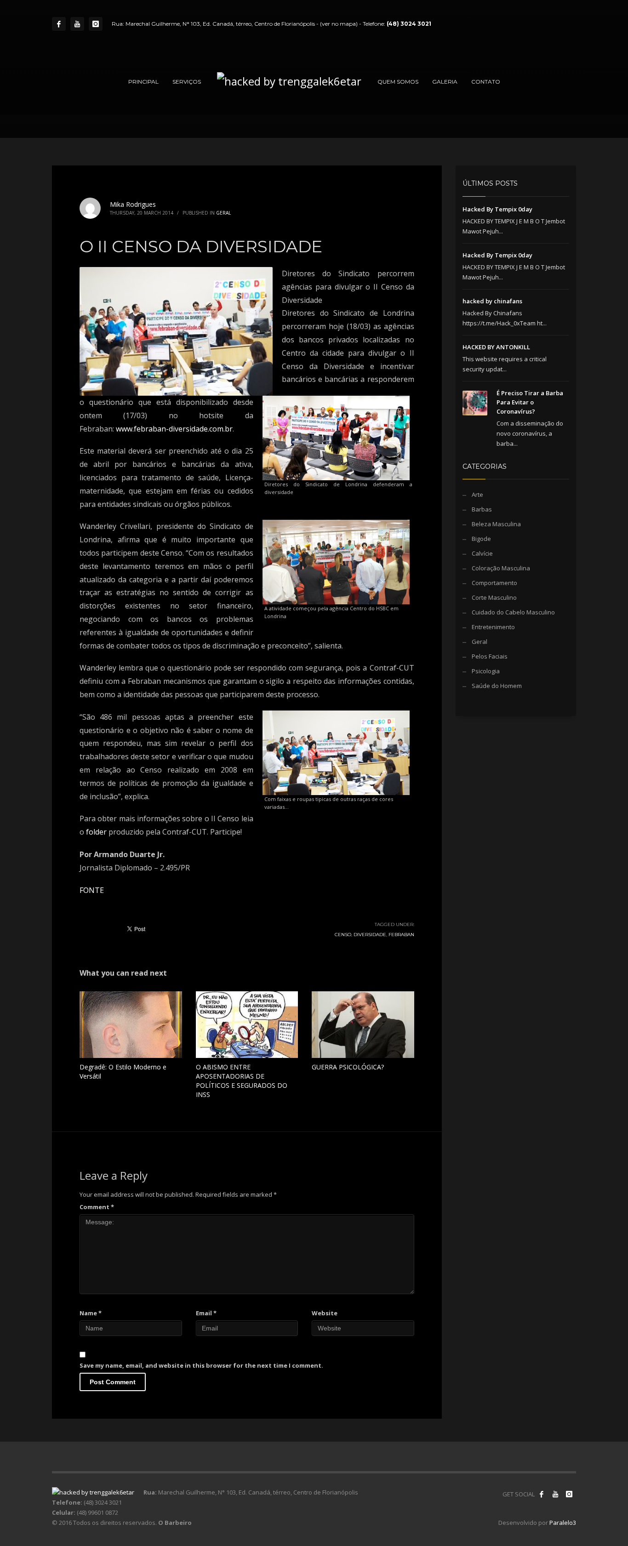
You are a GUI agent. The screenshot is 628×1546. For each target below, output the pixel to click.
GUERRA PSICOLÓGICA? (348, 1067)
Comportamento (494, 583)
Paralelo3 (562, 1522)
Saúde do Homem (497, 686)
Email (206, 1313)
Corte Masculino (494, 597)
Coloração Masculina (501, 568)
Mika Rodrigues (133, 204)
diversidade (370, 935)
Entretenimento (493, 627)
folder (96, 832)
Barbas (482, 509)
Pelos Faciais (490, 656)
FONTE (92, 890)
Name (91, 1313)
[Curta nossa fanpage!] (541, 1494)
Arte (477, 494)
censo (343, 935)
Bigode (481, 538)
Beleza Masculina (496, 524)
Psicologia (486, 671)
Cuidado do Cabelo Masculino (513, 612)
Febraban (401, 935)
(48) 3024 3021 (409, 23)
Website (324, 1313)
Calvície (482, 553)
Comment (97, 1207)
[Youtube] (77, 24)
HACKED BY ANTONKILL (496, 347)
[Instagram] (96, 24)
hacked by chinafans (492, 301)
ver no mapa (339, 23)
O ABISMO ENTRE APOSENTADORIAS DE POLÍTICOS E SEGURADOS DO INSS (241, 1081)
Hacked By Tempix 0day (497, 209)
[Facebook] (59, 24)
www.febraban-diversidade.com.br (174, 429)
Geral (223, 213)
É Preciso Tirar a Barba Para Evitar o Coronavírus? (530, 402)
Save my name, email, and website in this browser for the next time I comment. (201, 1365)
